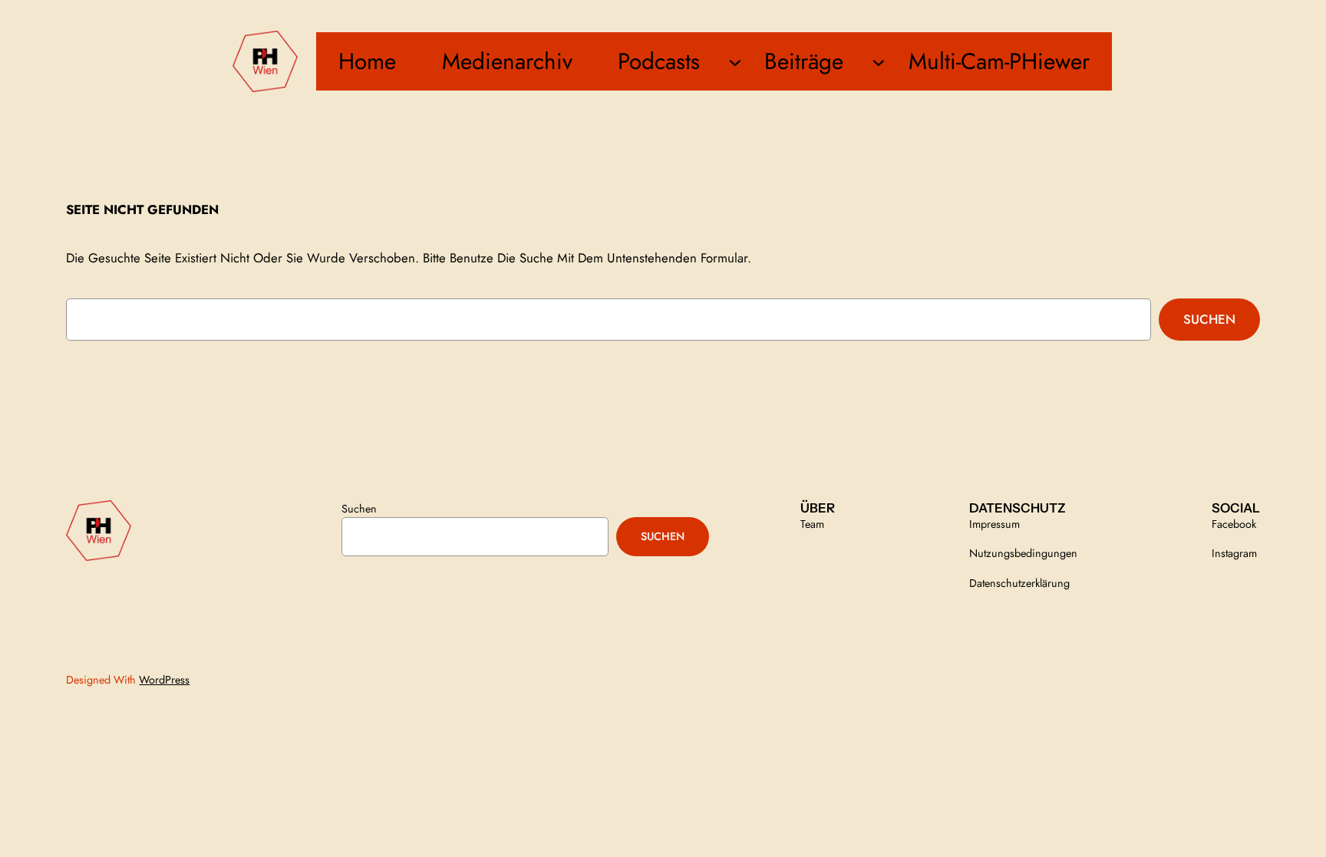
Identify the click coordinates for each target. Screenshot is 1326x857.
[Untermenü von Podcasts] (735, 61)
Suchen (1209, 319)
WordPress (164, 679)
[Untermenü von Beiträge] (879, 61)
